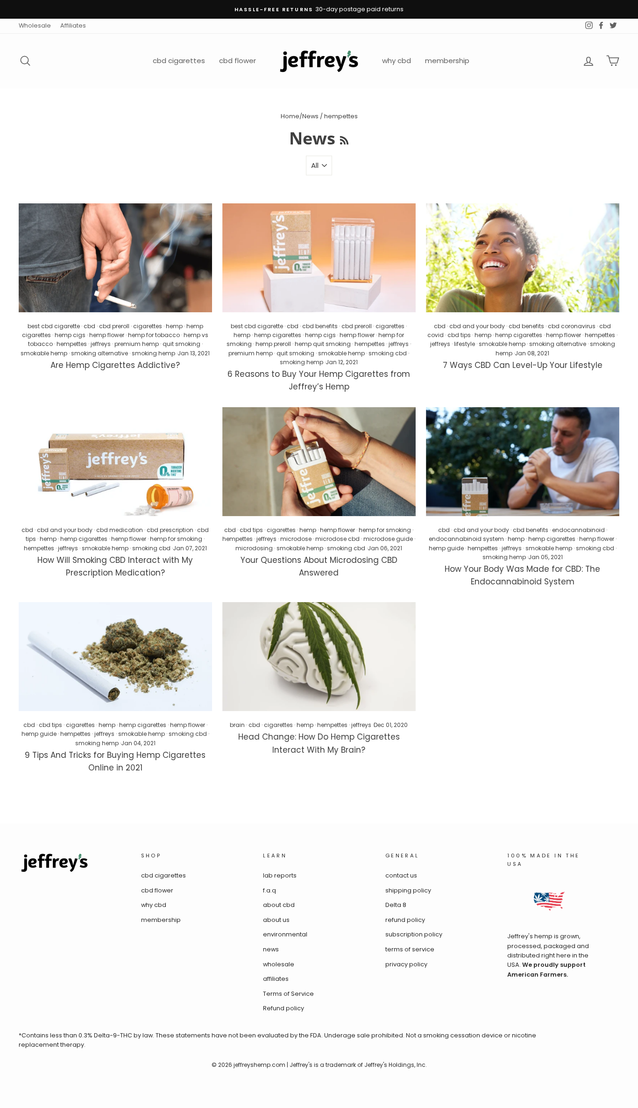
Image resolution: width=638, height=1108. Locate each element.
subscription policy (413, 934)
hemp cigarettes (277, 335)
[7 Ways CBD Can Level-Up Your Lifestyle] (522, 257)
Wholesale (35, 25)
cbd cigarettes (179, 60)
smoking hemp (153, 353)
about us (276, 920)
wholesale (278, 964)
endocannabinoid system (466, 539)
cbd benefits (320, 326)
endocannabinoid (578, 530)
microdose (296, 539)
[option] (319, 9)
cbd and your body (477, 326)
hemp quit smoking (323, 344)
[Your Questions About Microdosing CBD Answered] (319, 461)
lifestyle (464, 344)
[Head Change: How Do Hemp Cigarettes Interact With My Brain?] (319, 656)
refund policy (405, 920)
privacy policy (406, 964)
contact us (401, 875)
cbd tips (459, 335)
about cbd (279, 905)
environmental (285, 934)
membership (447, 60)
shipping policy (408, 890)
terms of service (409, 949)
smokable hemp (44, 353)
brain (237, 725)
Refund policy (283, 1008)
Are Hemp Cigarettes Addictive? (115, 365)
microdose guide (388, 539)
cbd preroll (114, 326)
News (310, 116)
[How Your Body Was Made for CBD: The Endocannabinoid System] (522, 461)
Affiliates (73, 25)
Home (290, 116)
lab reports (280, 875)
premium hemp (136, 344)
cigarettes (147, 326)
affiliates (276, 979)
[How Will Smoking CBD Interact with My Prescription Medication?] (115, 461)
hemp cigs (70, 335)
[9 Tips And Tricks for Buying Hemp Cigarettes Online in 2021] (115, 656)
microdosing (254, 548)
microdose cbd (337, 539)
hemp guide (446, 548)
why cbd (396, 60)
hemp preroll (273, 344)
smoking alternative (99, 353)
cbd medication (119, 530)
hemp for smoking (176, 539)
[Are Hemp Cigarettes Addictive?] (115, 257)
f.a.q (269, 890)
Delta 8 (395, 905)
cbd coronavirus (571, 326)
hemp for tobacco (154, 335)
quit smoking (181, 344)
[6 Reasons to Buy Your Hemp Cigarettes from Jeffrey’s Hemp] (319, 257)
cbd (89, 326)
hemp (174, 326)
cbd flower (237, 60)
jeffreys (101, 344)
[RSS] (344, 138)
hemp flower (106, 335)
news (271, 949)
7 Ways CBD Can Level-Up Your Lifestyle (523, 365)
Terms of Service (288, 994)
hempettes (72, 344)
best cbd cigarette (54, 326)
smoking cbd (388, 353)
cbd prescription (170, 530)
